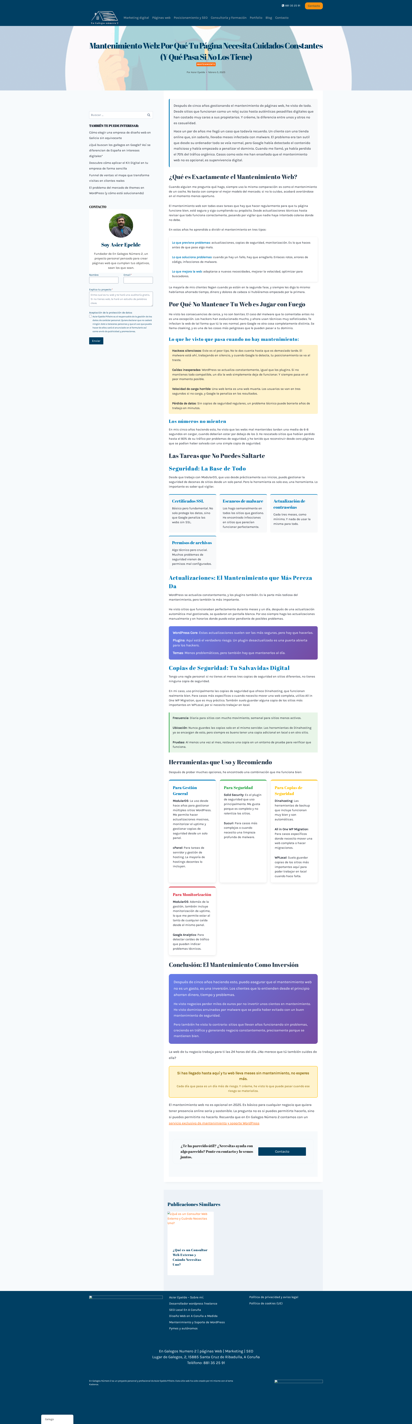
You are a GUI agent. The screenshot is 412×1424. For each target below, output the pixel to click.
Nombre (93, 274)
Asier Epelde (198, 72)
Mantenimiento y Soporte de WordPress (197, 1322)
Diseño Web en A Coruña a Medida (193, 1316)
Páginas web (161, 18)
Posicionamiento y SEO (191, 18)
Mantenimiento (206, 64)
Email (128, 274)
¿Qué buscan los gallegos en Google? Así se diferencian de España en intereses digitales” (119, 150)
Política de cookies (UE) (266, 1303)
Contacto (314, 6)
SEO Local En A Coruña (185, 1310)
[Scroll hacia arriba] (404, 1418)
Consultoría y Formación (229, 18)
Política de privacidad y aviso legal (273, 1297)
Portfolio (256, 18)
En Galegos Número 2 (100, 1381)
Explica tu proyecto (101, 289)
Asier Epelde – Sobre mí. (186, 1297)
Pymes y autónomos (183, 1328)
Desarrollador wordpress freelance (193, 1303)
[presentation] (191, 1227)
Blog (269, 18)
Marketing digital (136, 18)
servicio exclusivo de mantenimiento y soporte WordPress (214, 1123)
